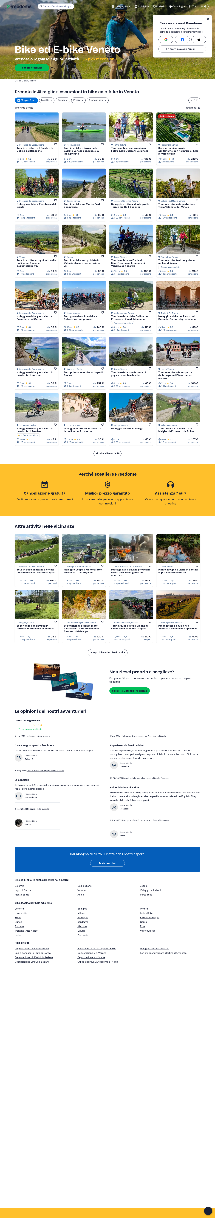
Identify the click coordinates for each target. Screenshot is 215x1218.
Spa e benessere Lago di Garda (33, 953)
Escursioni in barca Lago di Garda (96, 948)
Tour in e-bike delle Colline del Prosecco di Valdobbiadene (129, 318)
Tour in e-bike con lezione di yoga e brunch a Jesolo (128, 374)
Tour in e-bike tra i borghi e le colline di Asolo (176, 262)
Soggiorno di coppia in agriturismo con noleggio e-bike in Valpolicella (178, 150)
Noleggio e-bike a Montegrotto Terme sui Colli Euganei (130, 205)
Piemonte (82, 935)
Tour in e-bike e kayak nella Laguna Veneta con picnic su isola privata (81, 150)
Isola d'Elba (146, 913)
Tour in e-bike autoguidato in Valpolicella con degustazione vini (82, 263)
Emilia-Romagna (149, 917)
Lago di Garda (23, 890)
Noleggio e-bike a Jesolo (38, 809)
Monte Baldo (22, 894)
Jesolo (143, 885)
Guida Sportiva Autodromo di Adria (97, 961)
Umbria (144, 908)
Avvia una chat (107, 863)
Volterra (19, 908)
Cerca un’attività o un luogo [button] (57, 6)
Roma (18, 917)
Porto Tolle (146, 894)
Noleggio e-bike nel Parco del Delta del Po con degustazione (177, 318)
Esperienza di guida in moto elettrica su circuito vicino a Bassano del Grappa (81, 628)
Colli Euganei (84, 885)
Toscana (19, 926)
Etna (142, 926)
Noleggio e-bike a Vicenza (38, 736)
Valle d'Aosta (147, 930)
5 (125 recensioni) (100, 59)
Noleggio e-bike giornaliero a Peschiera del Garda (34, 318)
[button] (208, 1211)
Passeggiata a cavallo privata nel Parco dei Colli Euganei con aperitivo (131, 572)
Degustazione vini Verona (91, 953)
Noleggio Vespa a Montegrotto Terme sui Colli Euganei (83, 571)
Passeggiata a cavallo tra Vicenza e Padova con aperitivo (177, 627)
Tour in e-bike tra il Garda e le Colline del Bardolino (35, 149)
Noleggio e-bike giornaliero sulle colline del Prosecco (145, 778)
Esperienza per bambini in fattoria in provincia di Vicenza (35, 627)
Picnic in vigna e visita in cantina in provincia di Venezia (178, 571)
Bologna (82, 908)
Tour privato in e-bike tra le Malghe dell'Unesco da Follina (176, 430)
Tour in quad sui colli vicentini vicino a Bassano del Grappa (129, 627)
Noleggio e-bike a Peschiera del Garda (36, 205)
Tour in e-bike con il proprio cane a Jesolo (45, 770)
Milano (81, 913)
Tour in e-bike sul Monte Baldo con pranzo (82, 205)
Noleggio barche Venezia (154, 948)
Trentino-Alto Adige (26, 930)
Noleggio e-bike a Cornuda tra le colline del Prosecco (82, 430)
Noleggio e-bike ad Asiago (127, 428)
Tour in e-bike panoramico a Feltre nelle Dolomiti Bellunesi (129, 149)
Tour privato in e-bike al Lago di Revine (83, 374)
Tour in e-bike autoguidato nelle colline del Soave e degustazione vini (36, 263)
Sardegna (82, 922)
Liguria (81, 930)
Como (143, 922)
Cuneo (18, 922)
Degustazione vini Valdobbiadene (34, 957)
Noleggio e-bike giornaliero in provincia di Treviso (35, 430)
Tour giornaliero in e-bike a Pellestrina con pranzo (80, 318)
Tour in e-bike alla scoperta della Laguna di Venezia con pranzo (175, 375)
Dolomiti (19, 885)
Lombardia (21, 913)
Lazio (17, 935)
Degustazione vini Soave (91, 957)
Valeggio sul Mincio (151, 890)
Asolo (80, 894)
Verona (81, 890)
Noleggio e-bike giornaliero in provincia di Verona (35, 374)
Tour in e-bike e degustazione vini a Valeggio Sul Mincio (176, 205)
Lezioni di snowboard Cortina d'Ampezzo (163, 953)
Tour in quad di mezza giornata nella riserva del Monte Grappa (35, 571)
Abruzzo (82, 926)
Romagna (82, 917)
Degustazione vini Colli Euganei (32, 961)
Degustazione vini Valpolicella (32, 948)
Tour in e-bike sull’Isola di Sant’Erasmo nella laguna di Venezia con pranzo (128, 263)
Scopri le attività (32, 67)
